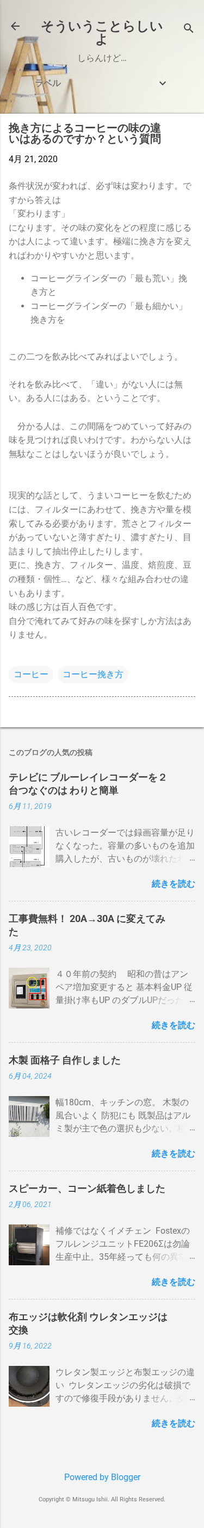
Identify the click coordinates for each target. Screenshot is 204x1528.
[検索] (188, 29)
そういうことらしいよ (102, 32)
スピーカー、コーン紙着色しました (87, 1188)
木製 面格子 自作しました (65, 1060)
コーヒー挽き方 (93, 674)
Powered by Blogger (102, 1477)
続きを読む (173, 884)
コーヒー (31, 674)
